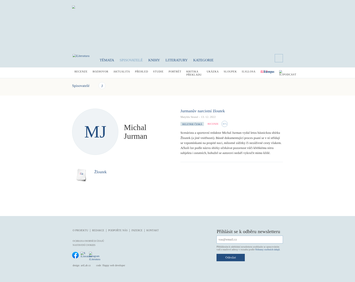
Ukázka (213, 71)
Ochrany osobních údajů (267, 249)
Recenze (81, 71)
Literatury (176, 60)
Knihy (154, 60)
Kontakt (152, 230)
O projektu (80, 230)
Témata (107, 60)
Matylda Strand (189, 116)
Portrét (175, 71)
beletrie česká (192, 124)
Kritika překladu (194, 73)
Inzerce (137, 230)
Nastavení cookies (84, 245)
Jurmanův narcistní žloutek (202, 111)
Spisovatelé (131, 60)
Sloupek (230, 71)
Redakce (98, 230)
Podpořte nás (118, 230)
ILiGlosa (249, 71)
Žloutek (100, 172)
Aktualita (121, 71)
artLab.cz (86, 265)
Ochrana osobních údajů (88, 241)
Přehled (141, 71)
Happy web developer (113, 265)
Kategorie (203, 60)
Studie (158, 71)
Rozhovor (100, 71)
